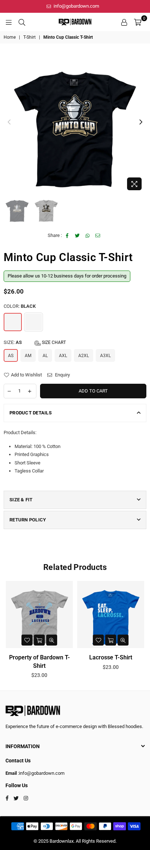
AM (28, 355)
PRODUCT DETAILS (30, 413)
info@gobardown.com (75, 6)
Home (10, 37)
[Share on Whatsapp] (88, 235)
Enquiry (62, 375)
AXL (63, 355)
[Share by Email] (98, 235)
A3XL (105, 355)
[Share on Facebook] (67, 235)
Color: (20, 306)
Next (140, 122)
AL (45, 355)
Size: (35, 342)
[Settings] (124, 21)
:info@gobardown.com (40, 773)
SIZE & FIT (21, 499)
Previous (9, 122)
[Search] (21, 21)
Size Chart (53, 342)
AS (10, 355)
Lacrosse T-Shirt (110, 657)
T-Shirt (29, 37)
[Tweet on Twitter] (77, 235)
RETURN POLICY (27, 519)
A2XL (83, 355)
